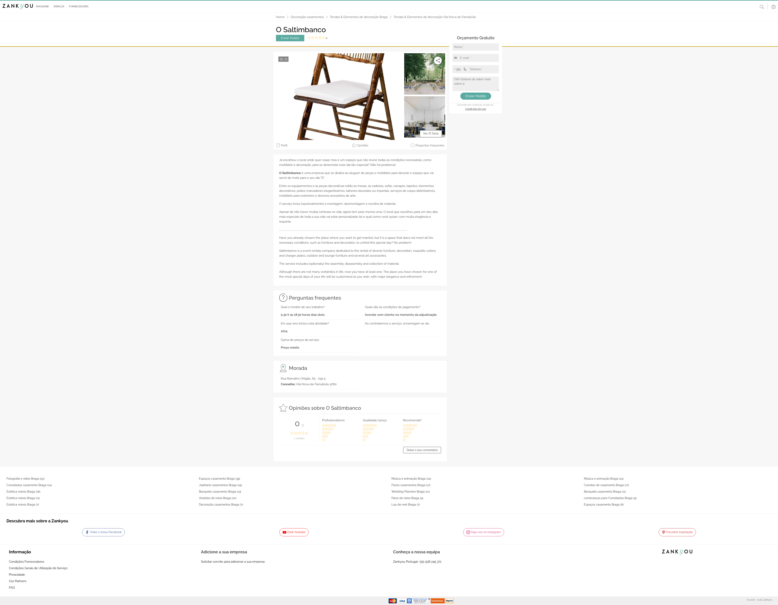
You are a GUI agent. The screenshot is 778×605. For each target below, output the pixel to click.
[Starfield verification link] (419, 600)
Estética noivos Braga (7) (22, 504)
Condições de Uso (475, 109)
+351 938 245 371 (430, 561)
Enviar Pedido (290, 38)
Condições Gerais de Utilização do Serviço (38, 568)
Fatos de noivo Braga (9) (407, 498)
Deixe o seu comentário (422, 450)
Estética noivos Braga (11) (23, 498)
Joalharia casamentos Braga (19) (220, 485)
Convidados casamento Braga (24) (29, 485)
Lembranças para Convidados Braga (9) (610, 498)
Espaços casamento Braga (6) (604, 504)
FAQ (12, 587)
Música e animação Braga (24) (411, 478)
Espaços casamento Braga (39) (219, 478)
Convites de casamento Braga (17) (606, 485)
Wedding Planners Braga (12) (410, 491)
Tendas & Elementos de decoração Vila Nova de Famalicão (435, 17)
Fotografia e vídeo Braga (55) (25, 478)
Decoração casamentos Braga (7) (221, 504)
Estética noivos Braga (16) (23, 491)
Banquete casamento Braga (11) (605, 491)
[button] (41, 7)
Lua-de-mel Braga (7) (405, 504)
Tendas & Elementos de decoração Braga (359, 17)
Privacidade (17, 574)
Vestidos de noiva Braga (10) (217, 498)
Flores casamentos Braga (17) (410, 485)
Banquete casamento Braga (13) (220, 491)
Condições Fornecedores (26, 561)
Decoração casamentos (307, 17)
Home (280, 17)
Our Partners (17, 581)
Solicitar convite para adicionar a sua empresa (233, 561)
